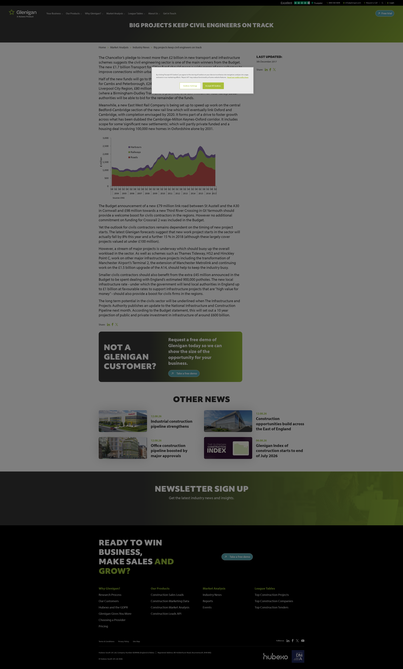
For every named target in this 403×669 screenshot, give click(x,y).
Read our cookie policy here (237, 77)
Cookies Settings (190, 86)
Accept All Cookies (213, 86)
